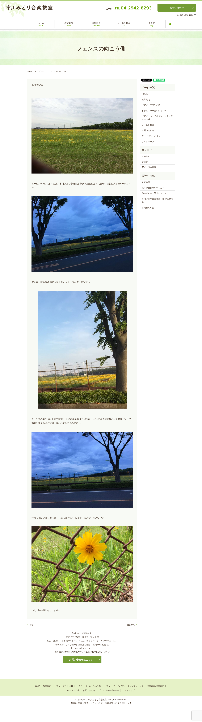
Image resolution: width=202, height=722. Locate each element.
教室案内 (68, 24)
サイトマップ (148, 141)
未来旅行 (146, 182)
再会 (31, 624)
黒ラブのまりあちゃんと (153, 188)
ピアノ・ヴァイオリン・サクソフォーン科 (157, 118)
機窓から (131, 624)
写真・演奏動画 (149, 167)
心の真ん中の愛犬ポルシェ (154, 193)
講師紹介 (96, 24)
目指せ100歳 (148, 207)
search (170, 24)
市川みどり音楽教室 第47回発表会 (157, 200)
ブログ (151, 24)
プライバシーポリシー (152, 136)
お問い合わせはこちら (81, 659)
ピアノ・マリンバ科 (151, 105)
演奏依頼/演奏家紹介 (156, 686)
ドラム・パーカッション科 (154, 110)
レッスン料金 (124, 24)
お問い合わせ (177, 7)
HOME (29, 71)
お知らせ (146, 156)
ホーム (41, 24)
